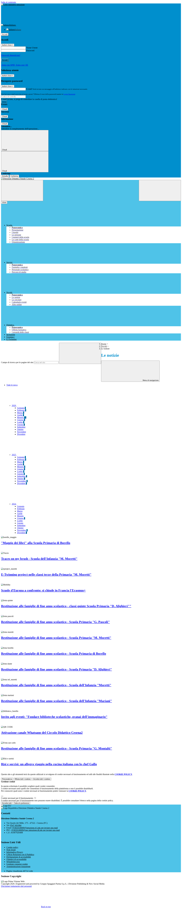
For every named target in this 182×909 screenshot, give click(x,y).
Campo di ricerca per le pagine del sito (17, 362)
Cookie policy (12, 847)
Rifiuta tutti (23, 779)
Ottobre (20, 429)
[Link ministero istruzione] (13, 4)
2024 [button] (14, 504)
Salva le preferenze (21, 803)
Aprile (20, 415)
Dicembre (21, 434)
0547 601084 (15, 825)
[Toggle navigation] (22, 190)
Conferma (14, 176)
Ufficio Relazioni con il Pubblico (20, 854)
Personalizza (7, 779)
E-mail (29, 89)
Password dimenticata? (10, 55)
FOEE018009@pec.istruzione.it (35, 830)
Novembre (21, 432)
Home (103, 344)
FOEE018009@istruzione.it (35, 828)
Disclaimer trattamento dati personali (16, 886)
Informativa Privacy (14, 852)
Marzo (20, 413)
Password (30, 50)
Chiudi (4, 109)
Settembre (21, 427)
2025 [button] (14, 455)
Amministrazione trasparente (18, 866)
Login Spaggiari (69, 94)
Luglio (20, 422)
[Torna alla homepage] (91, 178)
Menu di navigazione (150, 380)
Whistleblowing (13, 862)
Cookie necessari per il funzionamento (17, 798)
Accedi (4, 34)
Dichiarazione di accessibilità (18, 857)
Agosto (21, 424)
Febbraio (21, 410)
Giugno (21, 420)
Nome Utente (32, 48)
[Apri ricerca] (160, 190)
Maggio (21, 417)
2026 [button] (14, 405)
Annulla (5, 176)
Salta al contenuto (8, 2)
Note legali (11, 850)
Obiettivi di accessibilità (16, 859)
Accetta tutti (41, 779)
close (4, 202)
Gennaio (21, 408)
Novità (104, 346)
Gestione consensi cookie (17, 864)
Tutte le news (12, 385)
